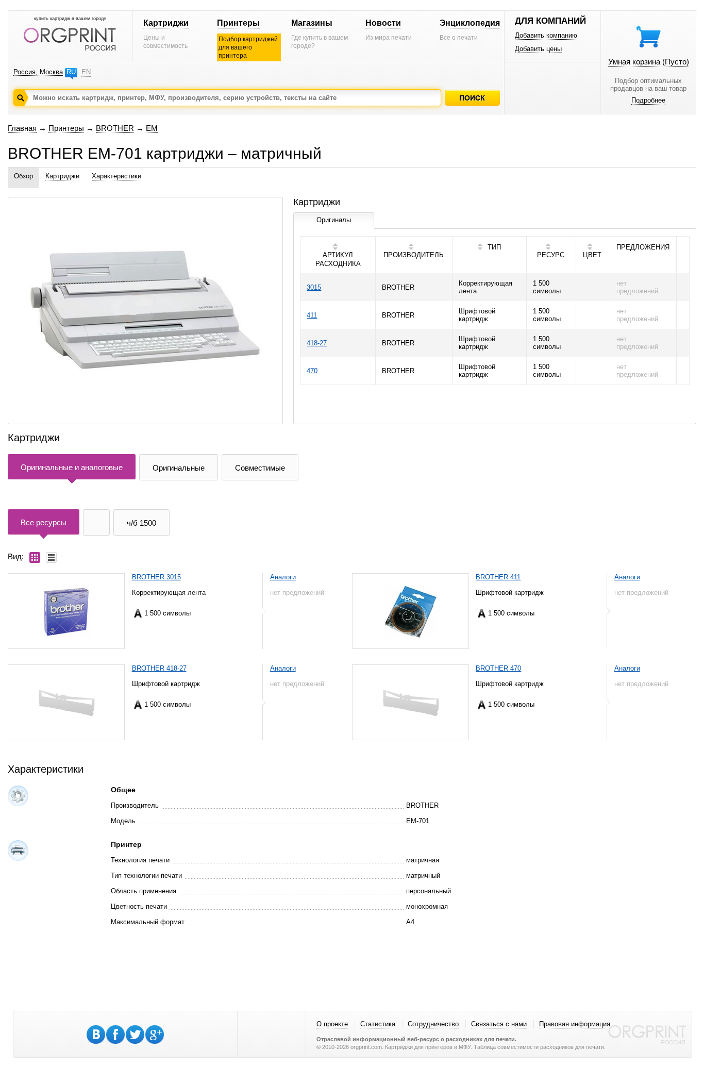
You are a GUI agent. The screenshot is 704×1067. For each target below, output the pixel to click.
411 (312, 315)
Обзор (23, 176)
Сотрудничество (433, 1024)
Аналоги (283, 577)
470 (312, 371)
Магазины (311, 23)
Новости (383, 23)
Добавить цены (538, 49)
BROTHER (115, 128)
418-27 (317, 343)
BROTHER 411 (498, 577)
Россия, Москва (38, 72)
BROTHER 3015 (156, 577)
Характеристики (116, 176)
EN (86, 72)
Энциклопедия (470, 23)
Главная (22, 128)
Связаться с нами (499, 1024)
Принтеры (238, 23)
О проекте (332, 1024)
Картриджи (166, 23)
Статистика (377, 1024)
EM (152, 128)
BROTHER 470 (498, 668)
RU (71, 72)
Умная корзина (648, 61)
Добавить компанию (546, 35)
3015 (314, 287)
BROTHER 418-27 (159, 668)
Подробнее (648, 100)
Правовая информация (574, 1024)
